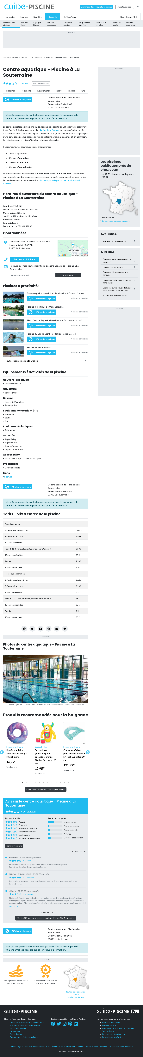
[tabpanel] (17, 746)
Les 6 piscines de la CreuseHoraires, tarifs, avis (16, 982)
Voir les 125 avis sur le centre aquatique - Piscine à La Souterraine (45, 918)
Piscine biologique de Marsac (46, 306)
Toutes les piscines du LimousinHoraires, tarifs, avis (75, 994)
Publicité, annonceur (111, 1022)
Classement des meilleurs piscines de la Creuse (45, 982)
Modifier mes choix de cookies (121, 1046)
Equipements (43, 90)
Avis (83, 90)
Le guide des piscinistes (112, 1037)
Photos (71, 90)
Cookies (80, 1046)
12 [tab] (68, 782)
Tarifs (59, 90)
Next (86, 751)
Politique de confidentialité (36, 1046)
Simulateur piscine (125, 7)
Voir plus (13, 906)
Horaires (10, 90)
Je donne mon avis (41, 83)
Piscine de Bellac (39, 347)
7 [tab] (47, 782)
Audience (103, 1046)
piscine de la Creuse (49, 130)
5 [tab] (39, 782)
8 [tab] (52, 782)
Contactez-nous (91, 1046)
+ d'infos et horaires (79, 298)
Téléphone (26, 90)
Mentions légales (16, 1046)
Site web (8, 476)
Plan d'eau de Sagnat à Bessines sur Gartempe (54, 320)
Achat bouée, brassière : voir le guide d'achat (45, 789)
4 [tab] (35, 782)
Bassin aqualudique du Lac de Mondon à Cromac (55, 293)
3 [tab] (31, 782)
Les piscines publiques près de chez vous (116, 165)
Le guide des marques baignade (116, 221)
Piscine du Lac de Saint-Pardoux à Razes (51, 333)
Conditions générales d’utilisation (61, 1046)
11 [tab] (64, 782)
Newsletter (15, 1031)
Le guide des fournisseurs (113, 1034)
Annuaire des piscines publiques (24, 1037)
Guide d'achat (16, 1034)
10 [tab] (60, 782)
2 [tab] (26, 782)
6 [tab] (43, 782)
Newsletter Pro (109, 1025)
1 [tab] (22, 782)
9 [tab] (56, 782)
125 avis (24, 83)
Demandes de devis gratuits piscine (96, 7)
